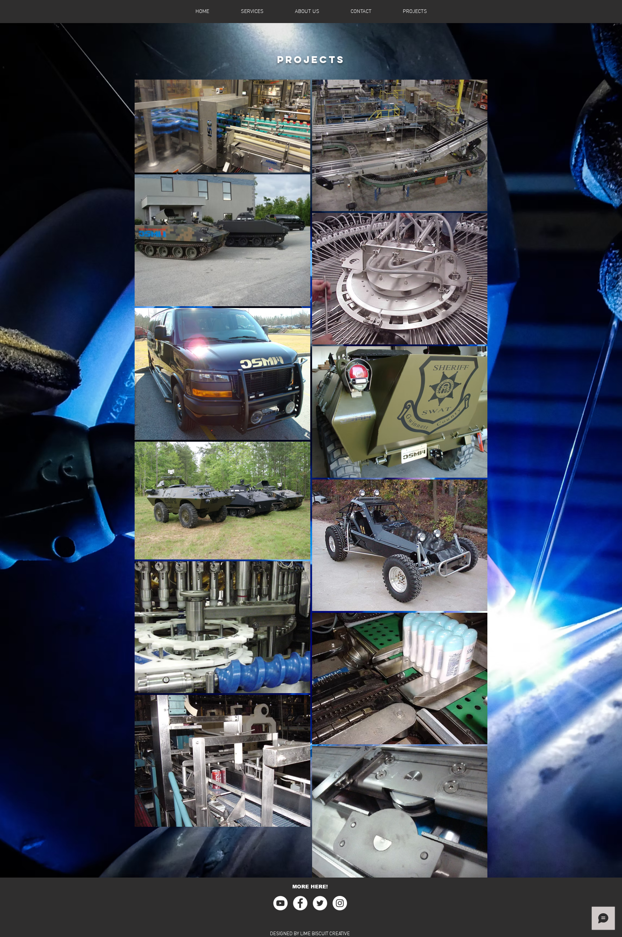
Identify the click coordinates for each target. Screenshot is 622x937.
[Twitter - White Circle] (320, 903)
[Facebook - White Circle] (300, 903)
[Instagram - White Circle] (340, 903)
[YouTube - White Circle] (280, 903)
